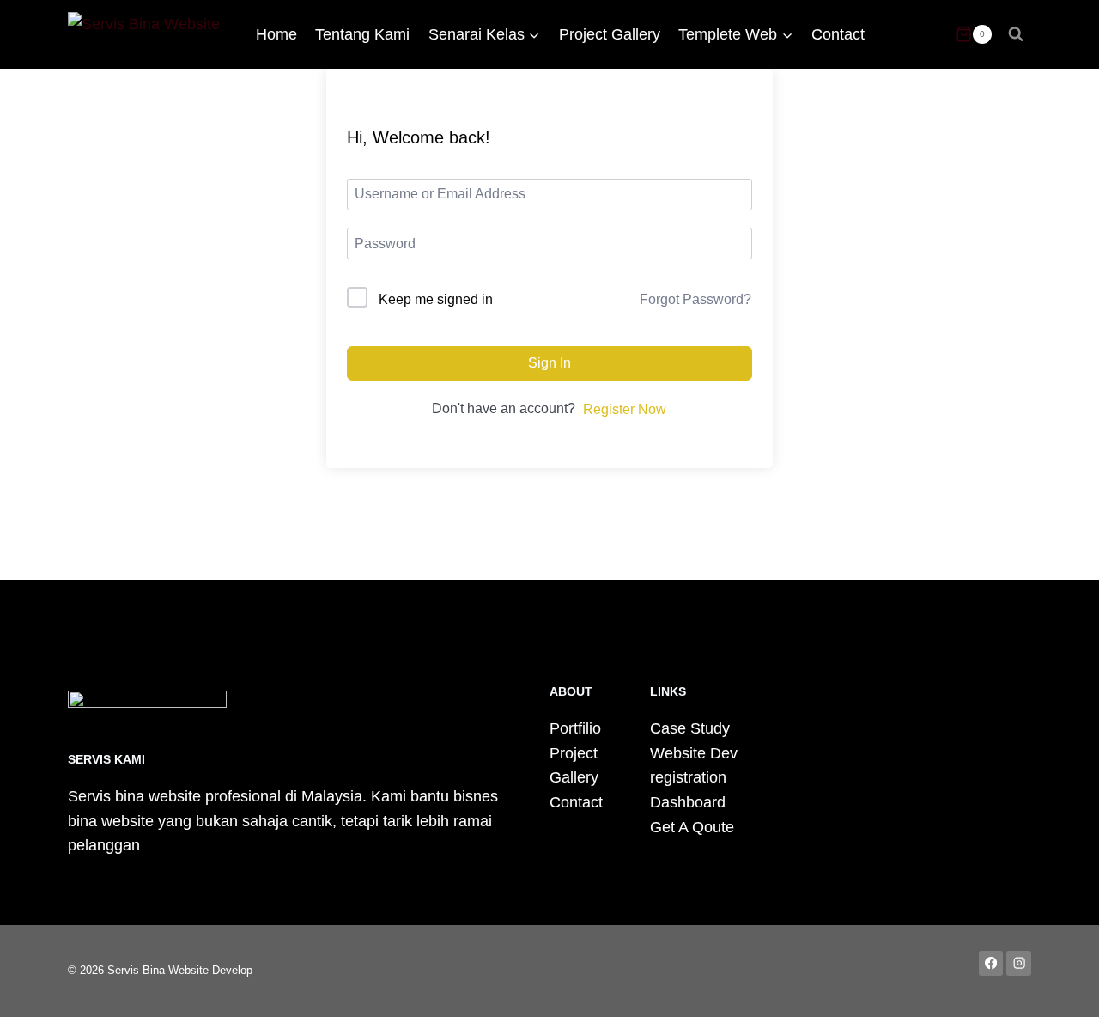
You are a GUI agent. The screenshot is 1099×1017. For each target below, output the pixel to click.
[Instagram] (1018, 963)
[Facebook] (991, 963)
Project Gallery (609, 34)
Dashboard (688, 802)
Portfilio (575, 728)
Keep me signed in (436, 299)
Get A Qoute (692, 827)
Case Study (690, 728)
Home (276, 34)
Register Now (624, 409)
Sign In (549, 363)
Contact (838, 34)
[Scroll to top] (1059, 986)
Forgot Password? (695, 299)
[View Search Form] (1015, 34)
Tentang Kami (362, 34)
